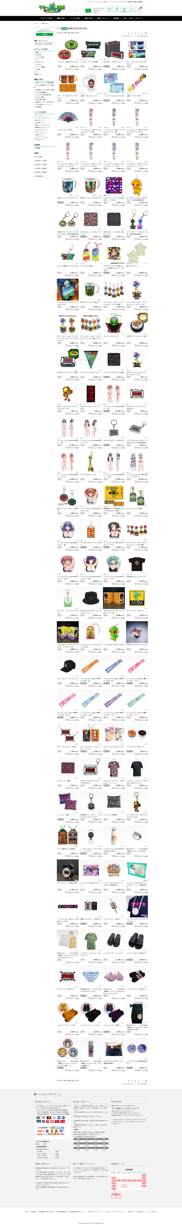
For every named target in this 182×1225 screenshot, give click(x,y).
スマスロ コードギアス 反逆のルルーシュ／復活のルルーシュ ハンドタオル (114, 268)
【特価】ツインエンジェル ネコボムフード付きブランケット (67, 956)
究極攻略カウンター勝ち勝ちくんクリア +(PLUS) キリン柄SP (114, 509)
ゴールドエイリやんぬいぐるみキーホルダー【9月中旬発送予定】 (137, 199)
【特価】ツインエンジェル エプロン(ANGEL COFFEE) (137, 1028)
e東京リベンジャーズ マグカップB (90, 198)
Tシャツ (37, 60)
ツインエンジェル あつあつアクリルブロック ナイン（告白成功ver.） (137, 885)
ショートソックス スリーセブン (90, 1025)
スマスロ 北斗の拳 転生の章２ (43, 95)
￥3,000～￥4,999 (40, 168)
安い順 (85, 28)
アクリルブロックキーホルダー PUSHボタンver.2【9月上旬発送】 (137, 441)
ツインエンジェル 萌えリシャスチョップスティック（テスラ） (114, 165)
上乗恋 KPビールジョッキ (88, 96)
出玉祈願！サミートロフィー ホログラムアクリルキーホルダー (91, 816)
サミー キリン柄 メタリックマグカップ (67, 97)
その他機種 (38, 107)
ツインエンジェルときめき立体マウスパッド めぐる (68, 578)
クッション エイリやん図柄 (89, 62)
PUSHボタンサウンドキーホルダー (137, 645)
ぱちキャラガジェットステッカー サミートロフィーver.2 (137, 373)
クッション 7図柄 (63, 815)
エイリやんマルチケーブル (88, 474)
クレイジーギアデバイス (110, 336)
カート (139, 9)
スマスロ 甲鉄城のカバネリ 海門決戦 (44, 86)
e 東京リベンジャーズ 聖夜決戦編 (44, 82)
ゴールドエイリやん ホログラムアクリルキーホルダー (137, 816)
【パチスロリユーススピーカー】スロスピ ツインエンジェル (67, 646)
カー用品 (37, 69)
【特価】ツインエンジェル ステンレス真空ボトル (91, 1064)
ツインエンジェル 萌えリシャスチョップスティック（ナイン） (137, 165)
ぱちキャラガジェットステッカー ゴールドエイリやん (68, 407)
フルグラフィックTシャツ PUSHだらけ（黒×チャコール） (137, 782)
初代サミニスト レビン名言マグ (89, 302)
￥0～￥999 (38, 157)
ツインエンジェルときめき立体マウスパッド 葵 (68, 544)
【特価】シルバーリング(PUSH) (136, 851)
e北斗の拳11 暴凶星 (40, 99)
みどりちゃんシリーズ (41, 130)
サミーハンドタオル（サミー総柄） (114, 372)
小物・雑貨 (38, 55)
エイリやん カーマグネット (135, 611)
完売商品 (37, 148)
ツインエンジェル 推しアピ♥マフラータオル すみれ (91, 714)
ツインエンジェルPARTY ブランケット (90, 884)
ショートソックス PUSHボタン (136, 989)
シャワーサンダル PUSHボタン (136, 953)
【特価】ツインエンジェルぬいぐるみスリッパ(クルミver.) (114, 992)
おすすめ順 (65, 28)
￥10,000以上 (38, 176)
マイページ (131, 11)
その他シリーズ (39, 139)
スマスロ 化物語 (39, 97)
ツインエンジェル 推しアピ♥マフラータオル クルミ (137, 680)
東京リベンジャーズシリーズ (43, 125)
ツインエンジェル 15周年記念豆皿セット (137, 1062)
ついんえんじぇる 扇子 (64, 130)
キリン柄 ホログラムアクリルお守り (91, 544)
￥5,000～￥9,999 (40, 172)
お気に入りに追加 (73, 69)
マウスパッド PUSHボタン (65, 989)
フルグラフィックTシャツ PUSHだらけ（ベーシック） (113, 782)
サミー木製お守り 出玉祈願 (66, 849)
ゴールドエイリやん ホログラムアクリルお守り (91, 646)
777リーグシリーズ (40, 132)
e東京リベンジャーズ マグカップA (67, 198)
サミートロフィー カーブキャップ (67, 679)
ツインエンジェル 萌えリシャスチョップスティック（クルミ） (137, 131)
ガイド (109, 11)
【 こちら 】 (128, 1111)
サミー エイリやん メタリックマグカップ (137, 63)
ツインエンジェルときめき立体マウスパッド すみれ (91, 578)
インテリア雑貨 (39, 57)
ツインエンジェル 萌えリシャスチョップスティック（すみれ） (91, 165)
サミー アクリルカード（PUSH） (67, 747)
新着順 (71, 28)
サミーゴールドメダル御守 (134, 508)
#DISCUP (96, 12)
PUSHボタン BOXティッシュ (112, 62)
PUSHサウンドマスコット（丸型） (137, 336)
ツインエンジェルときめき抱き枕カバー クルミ (91, 441)
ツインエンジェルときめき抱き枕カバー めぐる (68, 475)
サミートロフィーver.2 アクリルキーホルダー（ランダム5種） (113, 303)
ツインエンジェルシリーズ (42, 118)
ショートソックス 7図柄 (111, 1025)
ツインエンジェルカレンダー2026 (113, 96)
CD (36, 72)
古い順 (75, 28)
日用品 (37, 52)
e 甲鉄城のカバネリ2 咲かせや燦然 (44, 90)
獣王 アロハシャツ (132, 266)
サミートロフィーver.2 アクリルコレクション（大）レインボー (137, 303)
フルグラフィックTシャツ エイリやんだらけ (90, 954)
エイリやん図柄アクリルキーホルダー (67, 267)
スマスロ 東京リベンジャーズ (43, 104)
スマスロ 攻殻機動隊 (41, 92)
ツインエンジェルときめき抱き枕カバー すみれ (114, 475)
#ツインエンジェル (99, 8)
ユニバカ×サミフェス (41, 137)
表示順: (59, 28)
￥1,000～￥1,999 (40, 160)
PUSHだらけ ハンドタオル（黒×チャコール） (113, 233)
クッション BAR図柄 (110, 815)
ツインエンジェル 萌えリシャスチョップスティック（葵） (114, 131)
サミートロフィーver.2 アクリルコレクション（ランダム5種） (137, 544)
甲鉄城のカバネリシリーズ (42, 127)
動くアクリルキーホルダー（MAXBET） (67, 509)
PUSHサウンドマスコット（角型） (67, 372)
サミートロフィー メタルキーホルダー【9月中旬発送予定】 (137, 233)
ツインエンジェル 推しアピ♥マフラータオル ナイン (137, 714)
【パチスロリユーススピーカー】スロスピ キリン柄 (114, 612)
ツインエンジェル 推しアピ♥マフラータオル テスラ (114, 714)
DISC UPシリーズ (40, 120)
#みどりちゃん (98, 10)
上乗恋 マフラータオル (134, 96)
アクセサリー (38, 64)
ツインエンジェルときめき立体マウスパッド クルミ (114, 544)
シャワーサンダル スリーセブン (113, 953)
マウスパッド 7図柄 (63, 781)
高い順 (80, 28)
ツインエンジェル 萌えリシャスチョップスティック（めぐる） (68, 165)
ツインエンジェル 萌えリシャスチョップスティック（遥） (91, 131)
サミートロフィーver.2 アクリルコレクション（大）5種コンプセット (90, 338)
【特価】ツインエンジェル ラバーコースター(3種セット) (67, 1064)
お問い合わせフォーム (117, 1106)
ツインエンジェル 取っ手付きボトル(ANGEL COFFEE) (114, 850)
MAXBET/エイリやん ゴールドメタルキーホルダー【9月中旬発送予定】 (68, 233)
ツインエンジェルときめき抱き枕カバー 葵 (68, 441)
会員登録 (124, 11)
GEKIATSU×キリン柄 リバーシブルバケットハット (91, 612)
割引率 (129, 849)
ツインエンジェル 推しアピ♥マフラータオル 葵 (114, 680)
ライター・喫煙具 (40, 67)
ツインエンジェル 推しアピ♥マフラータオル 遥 (91, 680)
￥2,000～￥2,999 (40, 164)
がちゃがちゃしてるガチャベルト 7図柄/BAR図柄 (114, 1062)
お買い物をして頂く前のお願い (43, 44)
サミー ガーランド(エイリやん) (89, 372)
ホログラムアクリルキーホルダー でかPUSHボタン (91, 782)
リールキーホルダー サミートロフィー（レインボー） (91, 850)
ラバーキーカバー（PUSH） (111, 919)
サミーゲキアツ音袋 (86, 266)
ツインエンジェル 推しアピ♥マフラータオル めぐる (68, 714)
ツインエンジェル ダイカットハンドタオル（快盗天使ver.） (113, 884)
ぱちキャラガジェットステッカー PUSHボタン (137, 407)
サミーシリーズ (39, 115)
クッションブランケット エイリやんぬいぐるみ (67, 303)
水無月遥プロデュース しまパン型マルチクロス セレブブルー (90, 990)
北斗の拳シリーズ (40, 122)
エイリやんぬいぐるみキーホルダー (114, 645)
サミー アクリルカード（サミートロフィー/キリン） (90, 748)
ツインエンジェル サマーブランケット (113, 748)
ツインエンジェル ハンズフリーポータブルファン (137, 920)
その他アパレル (39, 62)
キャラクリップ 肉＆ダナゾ (135, 747)
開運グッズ (38, 74)
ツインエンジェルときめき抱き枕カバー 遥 (114, 407)
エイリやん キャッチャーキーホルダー (68, 612)
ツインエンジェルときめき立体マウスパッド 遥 (91, 509)
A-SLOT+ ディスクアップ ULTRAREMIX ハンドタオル (113, 199)
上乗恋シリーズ (39, 135)
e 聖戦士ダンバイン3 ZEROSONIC (44, 102)
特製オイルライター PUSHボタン (90, 919)
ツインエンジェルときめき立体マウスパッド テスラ (114, 578)
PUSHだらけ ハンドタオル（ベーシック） (90, 233)
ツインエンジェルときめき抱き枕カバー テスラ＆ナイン (137, 475)
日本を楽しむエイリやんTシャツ (136, 577)
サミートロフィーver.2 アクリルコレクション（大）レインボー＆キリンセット (68, 338)
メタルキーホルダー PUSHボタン (113, 440)
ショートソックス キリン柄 (66, 1025)
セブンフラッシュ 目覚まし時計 (67, 883)
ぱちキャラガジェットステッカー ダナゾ (91, 407)
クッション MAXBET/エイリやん (67, 62)
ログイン (117, 11)
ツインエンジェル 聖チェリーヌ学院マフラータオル (68, 920)
